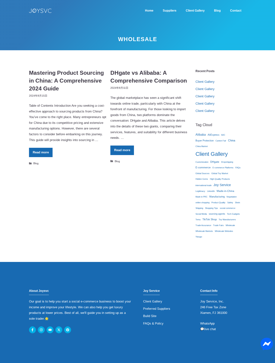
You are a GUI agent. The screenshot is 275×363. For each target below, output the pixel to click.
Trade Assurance (203, 225)
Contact (235, 10)
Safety (230, 202)
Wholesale (230, 225)
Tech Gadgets (233, 214)
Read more (41, 152)
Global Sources (202, 173)
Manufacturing (217, 196)
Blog (217, 10)
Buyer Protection (204, 140)
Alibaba (200, 134)
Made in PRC (201, 197)
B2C (223, 135)
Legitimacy (200, 191)
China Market (201, 146)
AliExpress (213, 134)
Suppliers (169, 10)
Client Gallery (195, 10)
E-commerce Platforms (223, 167)
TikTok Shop (209, 219)
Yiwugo (198, 237)
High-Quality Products (220, 179)
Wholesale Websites (224, 231)
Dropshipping (227, 162)
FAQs (238, 167)
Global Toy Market (219, 173)
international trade (203, 185)
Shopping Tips (211, 208)
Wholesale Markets (204, 231)
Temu (198, 219)
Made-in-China (225, 191)
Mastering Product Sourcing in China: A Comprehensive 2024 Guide (66, 81)
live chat (210, 329)
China (231, 140)
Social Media (201, 214)
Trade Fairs (218, 225)
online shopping (202, 202)
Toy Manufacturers (227, 219)
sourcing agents (217, 214)
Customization (201, 162)
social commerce (227, 208)
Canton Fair (221, 141)
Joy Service (222, 185)
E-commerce (203, 167)
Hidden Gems (201, 179)
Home (149, 10)
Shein (237, 202)
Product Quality (218, 202)
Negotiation (232, 197)
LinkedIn (211, 191)
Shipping (199, 208)
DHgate (214, 161)
